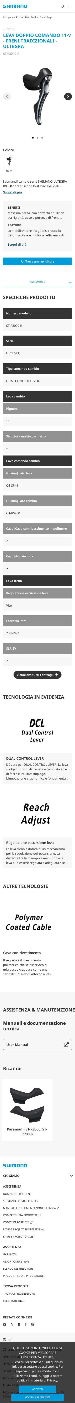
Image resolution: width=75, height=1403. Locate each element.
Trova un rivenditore (39, 261)
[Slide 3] (42, 138)
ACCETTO (37, 1389)
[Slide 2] (37, 138)
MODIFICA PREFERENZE (37, 1397)
